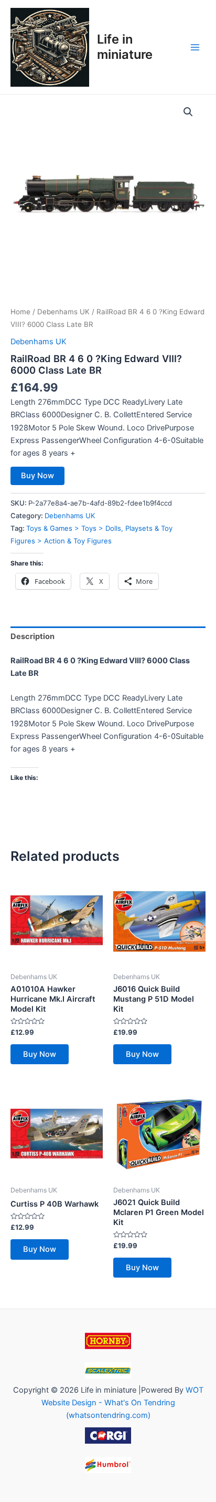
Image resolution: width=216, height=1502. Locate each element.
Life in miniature (125, 46)
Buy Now (37, 475)
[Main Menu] (195, 46)
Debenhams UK (63, 311)
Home (20, 311)
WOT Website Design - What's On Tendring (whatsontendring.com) (122, 1402)
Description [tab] (32, 636)
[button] (188, 111)
